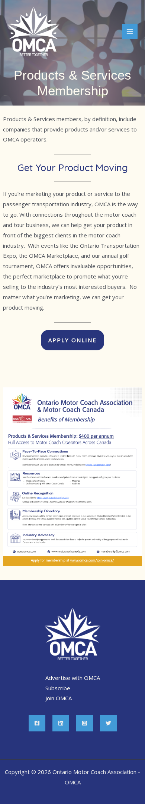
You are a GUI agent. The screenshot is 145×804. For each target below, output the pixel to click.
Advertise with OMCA (72, 677)
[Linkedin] (60, 723)
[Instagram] (84, 723)
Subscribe (57, 688)
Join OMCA (58, 698)
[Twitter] (108, 723)
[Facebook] (37, 723)
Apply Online (72, 340)
